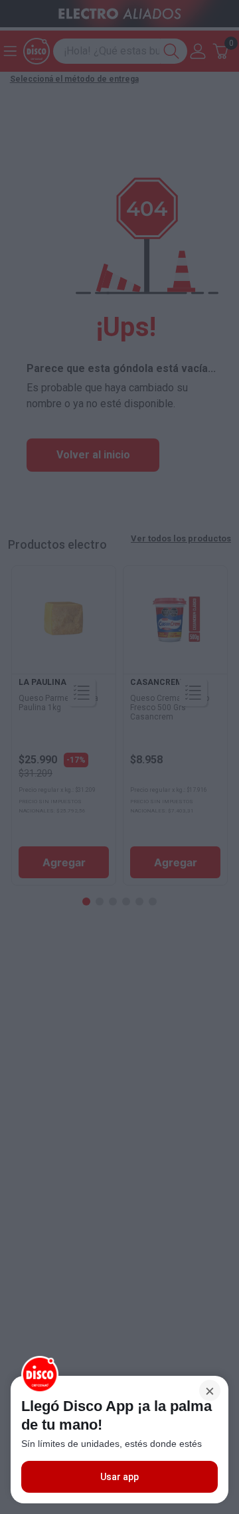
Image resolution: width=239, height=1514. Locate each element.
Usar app (119, 1476)
